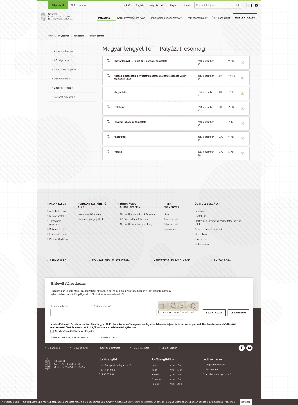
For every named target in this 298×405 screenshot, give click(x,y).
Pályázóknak (58, 5)
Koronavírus (170, 229)
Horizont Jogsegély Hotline (91, 219)
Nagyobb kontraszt (180, 5)
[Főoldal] (60, 16)
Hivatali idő (200, 216)
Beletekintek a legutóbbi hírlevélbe (70, 337)
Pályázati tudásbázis (64, 97)
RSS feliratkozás (141, 348)
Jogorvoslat (201, 239)
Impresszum (212, 369)
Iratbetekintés (202, 244)
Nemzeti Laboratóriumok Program (137, 214)
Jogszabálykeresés (216, 364)
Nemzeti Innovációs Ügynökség (136, 224)
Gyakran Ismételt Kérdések (208, 229)
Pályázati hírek (171, 224)
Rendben (246, 402)
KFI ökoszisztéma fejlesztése (134, 219)
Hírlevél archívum (109, 337)
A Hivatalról (59, 260)
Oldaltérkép (54, 348)
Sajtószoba (222, 260)
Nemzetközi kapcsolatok (172, 260)
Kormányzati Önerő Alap (131, 17)
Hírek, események (196, 17)
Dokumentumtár (62, 78)
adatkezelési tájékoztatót (123, 327)
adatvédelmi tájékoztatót (70, 331)
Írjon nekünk (201, 234)
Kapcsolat (200, 211)
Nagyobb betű (80, 348)
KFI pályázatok (61, 60)
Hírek (166, 214)
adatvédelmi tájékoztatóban (142, 402)
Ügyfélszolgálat (221, 17)
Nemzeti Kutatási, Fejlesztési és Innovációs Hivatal (65, 372)
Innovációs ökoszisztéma (165, 17)
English (140, 5)
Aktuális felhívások (63, 51)
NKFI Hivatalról (78, 5)
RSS (128, 5)
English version (169, 348)
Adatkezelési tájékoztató (218, 374)
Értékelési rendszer (63, 88)
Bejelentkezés (245, 17)
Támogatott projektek (65, 69)
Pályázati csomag (96, 36)
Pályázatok (104, 17)
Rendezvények (171, 219)
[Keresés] (238, 5)
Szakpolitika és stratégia (111, 260)
